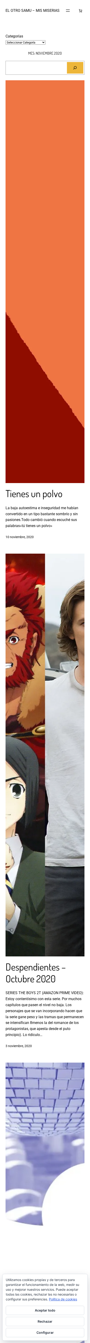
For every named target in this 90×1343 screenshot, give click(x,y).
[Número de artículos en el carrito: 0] (80, 11)
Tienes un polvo (34, 493)
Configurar (45, 1332)
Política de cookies (63, 1299)
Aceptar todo (45, 1310)
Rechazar (45, 1321)
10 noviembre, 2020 (20, 537)
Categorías (14, 36)
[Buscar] (75, 68)
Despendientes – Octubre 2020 (36, 972)
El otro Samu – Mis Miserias (33, 10)
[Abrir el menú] (68, 10)
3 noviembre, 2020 (19, 1046)
